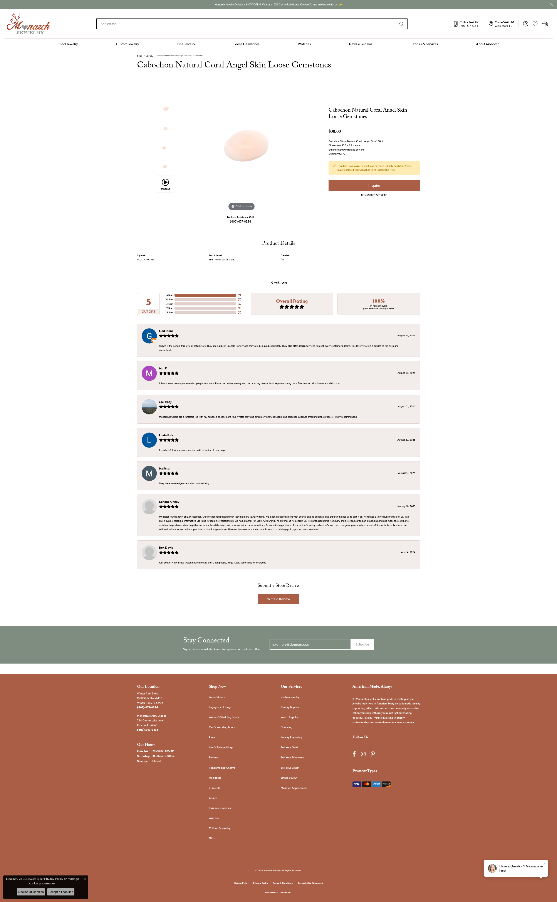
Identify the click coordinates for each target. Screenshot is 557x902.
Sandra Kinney (169, 502)
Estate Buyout (289, 777)
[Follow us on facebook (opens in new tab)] (354, 754)
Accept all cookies (61, 892)
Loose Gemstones (246, 44)
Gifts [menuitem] (212, 838)
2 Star (169, 308)
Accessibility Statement (310, 883)
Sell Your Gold (289, 747)
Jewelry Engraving (291, 737)
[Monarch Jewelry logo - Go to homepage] (28, 24)
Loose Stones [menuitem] (217, 697)
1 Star (170, 312)
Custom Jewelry (127, 44)
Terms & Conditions (283, 883)
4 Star (169, 299)
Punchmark (285, 892)
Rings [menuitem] (212, 737)
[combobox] (247, 24)
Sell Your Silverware (292, 757)
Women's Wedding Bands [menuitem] (224, 717)
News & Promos (360, 44)
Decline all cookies (31, 892)
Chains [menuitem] (213, 798)
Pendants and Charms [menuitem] (222, 767)
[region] (241, 146)
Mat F (163, 368)
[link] (468, 24)
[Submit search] (402, 24)
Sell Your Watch (290, 767)
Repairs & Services (424, 44)
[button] (525, 24)
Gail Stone (166, 331)
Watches (304, 44)
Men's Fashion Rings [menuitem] (221, 747)
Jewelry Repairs (290, 707)
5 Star (169, 295)
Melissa (164, 468)
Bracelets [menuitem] (214, 788)
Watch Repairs (289, 717)
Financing (286, 727)
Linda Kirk (166, 435)
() (239, 295)
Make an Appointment (294, 788)
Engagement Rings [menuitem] (220, 707)
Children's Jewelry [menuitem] (219, 828)
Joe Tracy (165, 402)
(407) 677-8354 (240, 221)
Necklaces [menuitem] (215, 777)
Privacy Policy (260, 883)
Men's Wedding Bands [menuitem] (222, 727)
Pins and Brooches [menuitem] (220, 808)
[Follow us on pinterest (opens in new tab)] (373, 754)
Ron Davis (166, 548)
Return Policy (241, 883)
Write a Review (278, 599)
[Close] (551, 4)
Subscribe (362, 644)
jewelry (149, 56)
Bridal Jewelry (67, 44)
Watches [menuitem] (214, 818)
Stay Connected (206, 641)
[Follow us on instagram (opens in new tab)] (363, 754)
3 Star (169, 303)
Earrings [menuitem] (213, 757)
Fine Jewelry (186, 44)
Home (139, 56)
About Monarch (488, 44)
